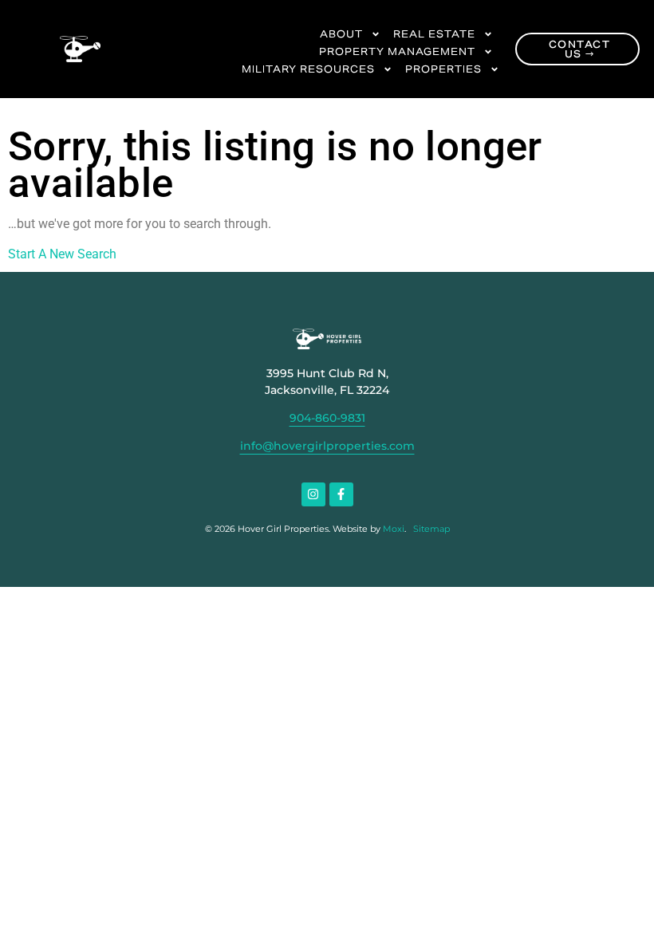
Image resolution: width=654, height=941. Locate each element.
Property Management (397, 51)
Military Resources (308, 69)
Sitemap (431, 528)
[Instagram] (313, 494)
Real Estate (434, 34)
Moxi (393, 528)
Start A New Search (62, 254)
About (341, 34)
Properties (443, 69)
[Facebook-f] (341, 494)
